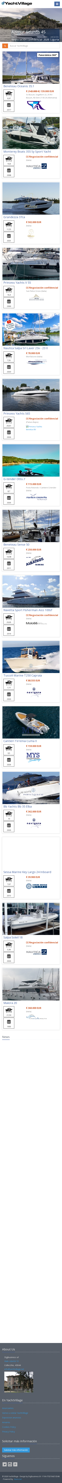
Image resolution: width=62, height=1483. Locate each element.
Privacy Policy (8, 1431)
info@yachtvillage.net (14, 1369)
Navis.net (18, 1479)
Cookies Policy (9, 1427)
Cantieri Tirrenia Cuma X (20, 741)
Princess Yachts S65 (16, 413)
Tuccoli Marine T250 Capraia (22, 675)
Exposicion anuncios (11, 1417)
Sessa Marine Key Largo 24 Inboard (27, 872)
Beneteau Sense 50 (16, 544)
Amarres (6, 1422)
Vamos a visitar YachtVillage (15, 1413)
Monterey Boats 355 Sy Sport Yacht (27, 151)
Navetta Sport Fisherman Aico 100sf (27, 610)
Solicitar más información (16, 1450)
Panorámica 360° (48, 55)
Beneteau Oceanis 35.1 (18, 86)
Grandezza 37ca (14, 217)
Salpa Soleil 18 (12, 937)
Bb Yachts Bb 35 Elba (17, 806)
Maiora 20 (10, 1003)
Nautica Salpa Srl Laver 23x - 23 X (25, 348)
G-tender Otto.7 (14, 479)
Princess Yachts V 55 (17, 283)
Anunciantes (8, 1408)
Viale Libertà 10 (11, 1361)
